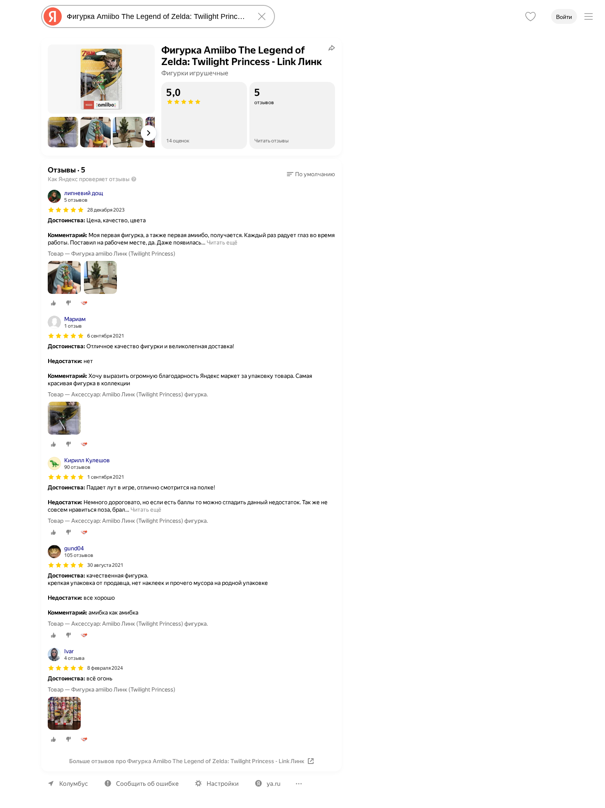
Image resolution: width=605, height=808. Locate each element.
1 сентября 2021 (105, 477)
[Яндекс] (53, 16)
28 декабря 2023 (106, 210)
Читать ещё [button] (222, 242)
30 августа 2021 (105, 565)
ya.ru (273, 783)
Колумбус (73, 783)
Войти (564, 17)
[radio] (53, 303)
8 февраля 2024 (105, 668)
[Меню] (588, 16)
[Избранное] (530, 16)
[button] (63, 132)
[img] (66, 210)
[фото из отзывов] (64, 278)
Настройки (223, 783)
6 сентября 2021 (105, 336)
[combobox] (156, 16)
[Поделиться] (331, 47)
